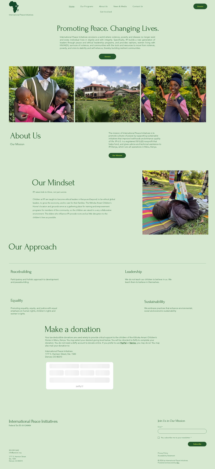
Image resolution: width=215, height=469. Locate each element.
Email (160, 427)
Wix (177, 463)
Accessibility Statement (166, 456)
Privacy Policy (163, 453)
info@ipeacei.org (15, 453)
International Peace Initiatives (33, 421)
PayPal (123, 343)
